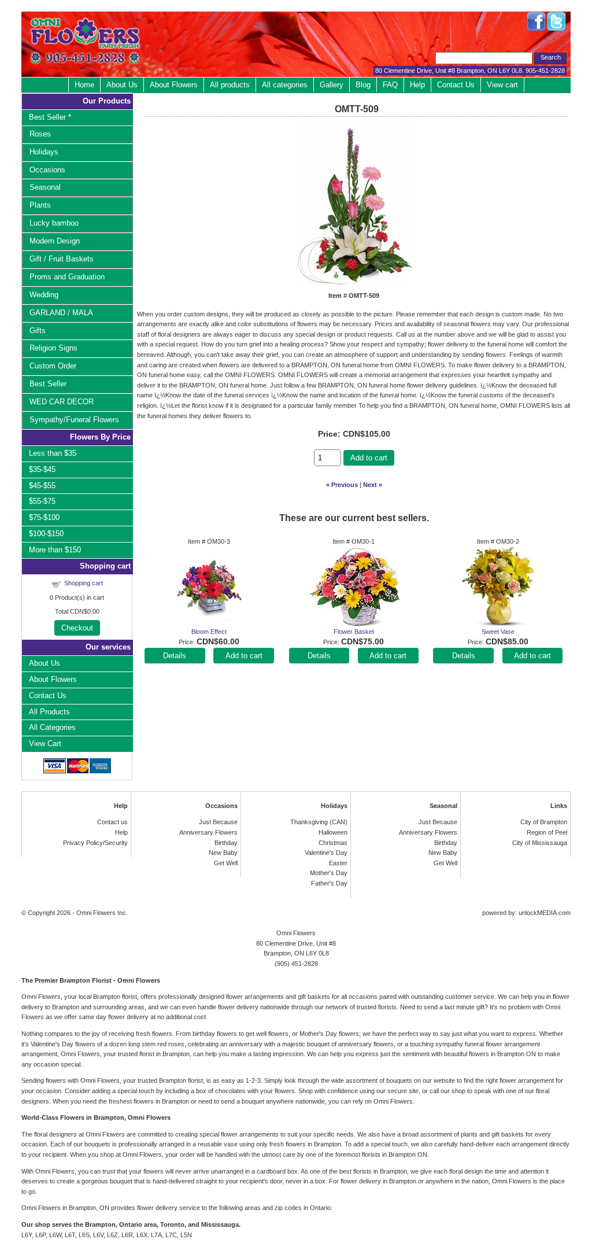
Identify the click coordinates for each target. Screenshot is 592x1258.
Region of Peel (547, 832)
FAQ (390, 84)
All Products (49, 711)
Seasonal (45, 187)
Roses (40, 134)
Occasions (47, 169)
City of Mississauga (539, 842)
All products (230, 84)
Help (417, 84)
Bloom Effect (209, 631)
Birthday (226, 842)
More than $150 (55, 549)
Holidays (43, 151)
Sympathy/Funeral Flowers (74, 419)
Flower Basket (354, 631)
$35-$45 (42, 469)
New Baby (223, 852)
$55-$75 (42, 501)
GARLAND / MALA (61, 312)
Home (84, 84)
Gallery (331, 84)
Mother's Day (328, 872)
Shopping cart (83, 583)
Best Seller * (50, 117)
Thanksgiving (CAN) (318, 821)
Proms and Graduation (67, 276)
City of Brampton (543, 821)
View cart (502, 84)
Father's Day (329, 883)
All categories (285, 84)
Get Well (226, 862)
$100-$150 (46, 533)
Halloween (333, 832)
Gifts (37, 330)
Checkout (77, 628)
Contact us (112, 821)
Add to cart (368, 457)
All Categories (52, 727)
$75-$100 (44, 517)
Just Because (218, 821)
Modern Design (54, 241)
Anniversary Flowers (208, 832)
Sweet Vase (498, 631)
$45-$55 (42, 485)
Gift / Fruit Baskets (61, 258)
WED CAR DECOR (61, 401)
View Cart (45, 743)
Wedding (43, 294)
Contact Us (456, 84)
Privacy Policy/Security (95, 842)
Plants (40, 205)
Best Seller (47, 383)
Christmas (333, 842)
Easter (338, 862)
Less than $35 (52, 453)
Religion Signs (53, 348)
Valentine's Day (326, 852)
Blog (363, 84)
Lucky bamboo (54, 223)
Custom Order (52, 365)
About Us (122, 84)
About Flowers (174, 84)
